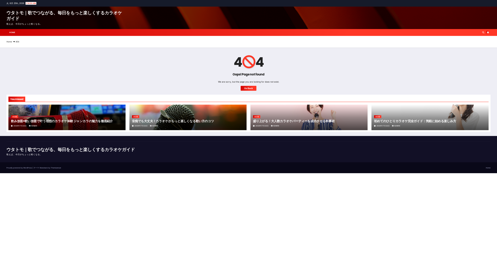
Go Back (248, 88)
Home (12, 32)
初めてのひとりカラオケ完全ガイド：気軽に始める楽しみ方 (415, 121)
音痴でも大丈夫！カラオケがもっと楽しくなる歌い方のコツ (173, 121)
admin (34, 126)
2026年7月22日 (20, 126)
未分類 (14, 117)
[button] (483, 32)
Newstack (44, 168)
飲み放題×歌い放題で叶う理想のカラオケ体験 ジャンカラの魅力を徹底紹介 (62, 121)
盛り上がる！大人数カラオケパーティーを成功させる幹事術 (294, 121)
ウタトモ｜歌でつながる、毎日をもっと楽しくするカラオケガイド (64, 16)
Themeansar (56, 168)
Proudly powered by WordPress (19, 168)
